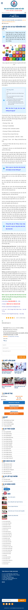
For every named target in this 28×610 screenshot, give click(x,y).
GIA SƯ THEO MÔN (10, 20)
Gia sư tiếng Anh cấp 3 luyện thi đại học (15, 501)
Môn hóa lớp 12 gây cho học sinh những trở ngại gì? (15, 94)
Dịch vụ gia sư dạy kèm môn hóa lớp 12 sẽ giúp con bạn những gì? (15, 97)
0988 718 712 (15, 16)
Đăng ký (22, 600)
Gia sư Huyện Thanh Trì (8, 452)
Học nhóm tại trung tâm (8, 481)
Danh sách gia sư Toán (8, 466)
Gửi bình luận (21, 357)
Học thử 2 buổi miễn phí (8, 422)
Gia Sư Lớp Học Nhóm (9, 476)
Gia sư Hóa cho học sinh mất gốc (19, 387)
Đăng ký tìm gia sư (14, 408)
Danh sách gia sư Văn (8, 467)
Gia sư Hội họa (6, 489)
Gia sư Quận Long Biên (8, 445)
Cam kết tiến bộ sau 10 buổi (9, 420)
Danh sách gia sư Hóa (8, 473)
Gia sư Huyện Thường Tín (8, 458)
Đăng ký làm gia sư (14, 413)
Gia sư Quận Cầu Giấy (8, 433)
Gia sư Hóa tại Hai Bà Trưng (6, 387)
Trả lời (6, 340)
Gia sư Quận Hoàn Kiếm (8, 441)
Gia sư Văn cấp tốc (11, 497)
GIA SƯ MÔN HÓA (18, 20)
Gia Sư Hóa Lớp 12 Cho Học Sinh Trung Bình (7, 372)
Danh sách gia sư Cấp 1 (7, 526)
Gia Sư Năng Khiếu (8, 484)
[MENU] (2, 3)
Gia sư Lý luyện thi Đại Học (13, 506)
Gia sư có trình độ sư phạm (9, 424)
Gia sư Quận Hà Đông (8, 439)
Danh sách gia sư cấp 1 (8, 464)
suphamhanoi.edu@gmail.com (11, 578)
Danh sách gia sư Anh (7, 553)
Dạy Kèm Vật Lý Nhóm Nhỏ (13, 515)
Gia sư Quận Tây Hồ (7, 448)
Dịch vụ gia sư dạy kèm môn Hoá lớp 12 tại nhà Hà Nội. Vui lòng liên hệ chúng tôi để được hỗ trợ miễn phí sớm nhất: (16, 103)
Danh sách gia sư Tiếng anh (9, 469)
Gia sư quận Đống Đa (7, 435)
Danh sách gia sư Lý (7, 471)
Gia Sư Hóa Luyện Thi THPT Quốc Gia (19, 372)
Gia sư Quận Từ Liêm (7, 450)
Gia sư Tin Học (6, 491)
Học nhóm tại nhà (7, 479)
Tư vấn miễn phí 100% (8, 425)
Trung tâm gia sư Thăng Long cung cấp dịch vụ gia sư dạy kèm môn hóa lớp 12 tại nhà (15, 99)
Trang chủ (4, 20)
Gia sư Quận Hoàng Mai (8, 443)
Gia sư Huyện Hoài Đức (8, 456)
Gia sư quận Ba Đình (7, 431)
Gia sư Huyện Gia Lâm (8, 454)
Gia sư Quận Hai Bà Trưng (8, 437)
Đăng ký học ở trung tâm (14, 402)
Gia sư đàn (6, 487)
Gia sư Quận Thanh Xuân (8, 446)
